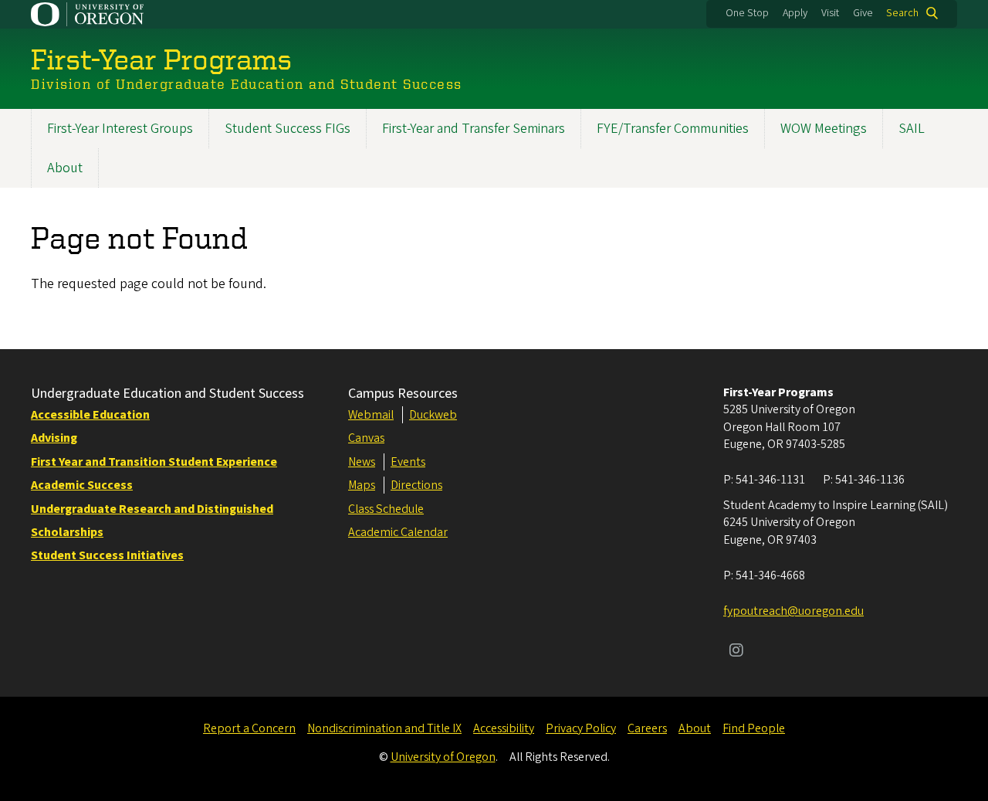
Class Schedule (386, 509)
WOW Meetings (823, 128)
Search (902, 13)
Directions (416, 485)
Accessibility (503, 728)
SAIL (911, 128)
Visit (830, 13)
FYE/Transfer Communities (673, 128)
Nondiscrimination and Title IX (384, 728)
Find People (753, 728)
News (361, 461)
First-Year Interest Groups (120, 128)
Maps (361, 485)
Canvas (366, 437)
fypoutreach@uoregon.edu (793, 610)
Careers (647, 728)
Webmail (371, 414)
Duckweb (433, 414)
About (65, 168)
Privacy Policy (581, 728)
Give (863, 13)
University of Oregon (443, 756)
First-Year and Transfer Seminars (473, 128)
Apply (795, 13)
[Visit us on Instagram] (736, 651)
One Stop (747, 13)
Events (408, 461)
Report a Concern (249, 728)
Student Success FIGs (287, 128)
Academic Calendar (398, 532)
